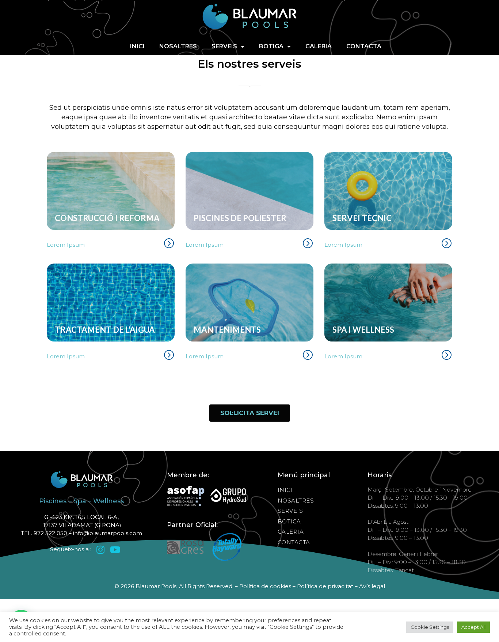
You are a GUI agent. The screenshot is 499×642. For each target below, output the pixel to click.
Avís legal (372, 586)
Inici (137, 46)
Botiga (271, 46)
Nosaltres (178, 46)
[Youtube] (115, 549)
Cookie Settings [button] (430, 627)
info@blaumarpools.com (107, 533)
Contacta (363, 46)
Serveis (224, 46)
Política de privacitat (325, 586)
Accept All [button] (473, 627)
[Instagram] (100, 549)
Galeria (318, 46)
